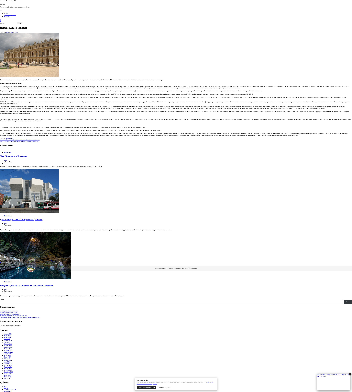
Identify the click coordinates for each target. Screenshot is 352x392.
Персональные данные (174, 268)
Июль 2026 (7, 335)
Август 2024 (7, 373)
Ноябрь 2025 (8, 349)
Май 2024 (7, 378)
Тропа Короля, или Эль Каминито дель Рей (13, 315)
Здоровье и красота (10, 15)
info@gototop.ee (193, 268)
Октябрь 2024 (8, 370)
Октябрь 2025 (8, 350)
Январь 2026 (8, 345)
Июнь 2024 (7, 377)
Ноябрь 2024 (8, 368)
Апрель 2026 (8, 340)
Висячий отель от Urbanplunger (9, 314)
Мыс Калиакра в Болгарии (13, 156)
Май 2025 (7, 358)
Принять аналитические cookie (146, 387)
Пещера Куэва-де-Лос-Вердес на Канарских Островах (26, 285)
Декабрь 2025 (8, 347)
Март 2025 (7, 362)
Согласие (184, 268)
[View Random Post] (0, 19)
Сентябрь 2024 (8, 372)
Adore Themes (50, 261)
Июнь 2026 (7, 337)
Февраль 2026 (8, 344)
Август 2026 (7, 334)
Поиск (2, 299)
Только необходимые (164, 387)
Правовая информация (161, 268)
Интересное (9, 138)
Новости (6, 16)
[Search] (0, 21)
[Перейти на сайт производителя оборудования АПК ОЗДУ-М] (333, 382)
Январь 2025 (8, 365)
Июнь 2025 (7, 357)
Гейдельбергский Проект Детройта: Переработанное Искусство (20, 317)
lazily (16, 32)
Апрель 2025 (8, 360)
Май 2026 (7, 339)
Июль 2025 (7, 355)
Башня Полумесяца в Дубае (8, 312)
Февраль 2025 (8, 363)
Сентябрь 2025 (8, 352)
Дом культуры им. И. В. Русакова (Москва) (21, 219)
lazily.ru (2, 4)
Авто (5, 386)
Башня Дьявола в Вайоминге (9, 311)
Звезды (6, 13)
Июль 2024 (7, 375)
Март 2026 (7, 342)
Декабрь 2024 (8, 367)
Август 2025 (7, 353)
